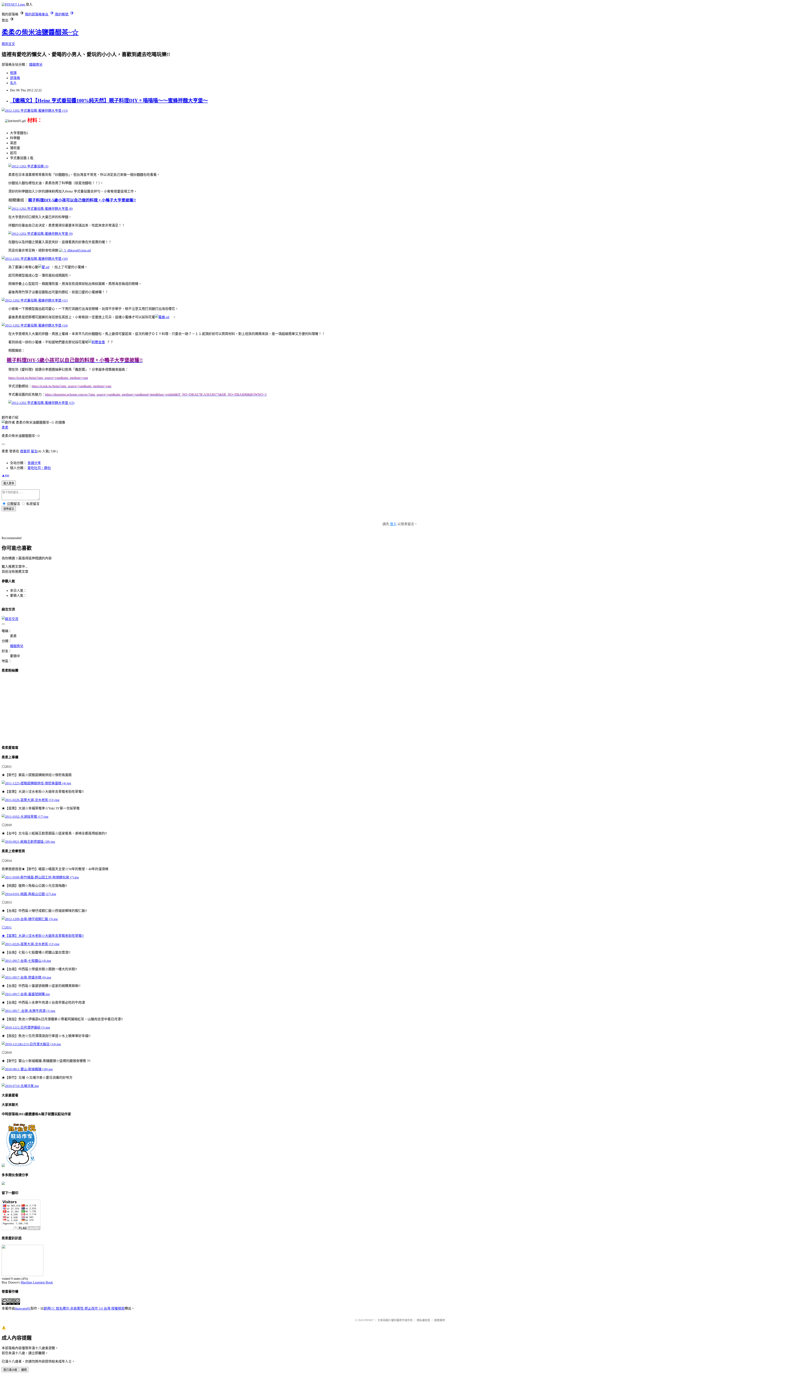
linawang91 (22, 1308)
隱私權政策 (423, 1320)
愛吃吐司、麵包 (39, 468)
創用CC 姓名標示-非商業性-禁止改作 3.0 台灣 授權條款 (84, 1308)
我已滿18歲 (10, 1369)
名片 (13, 83)
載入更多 (8, 483)
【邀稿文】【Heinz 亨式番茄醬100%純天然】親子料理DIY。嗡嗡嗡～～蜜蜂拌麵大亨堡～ (109, 100)
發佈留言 (8, 508)
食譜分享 (34, 463)
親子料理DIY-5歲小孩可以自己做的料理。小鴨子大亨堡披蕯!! (82, 200)
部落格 (15, 78)
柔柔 (5, 427)
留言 (34, 451)
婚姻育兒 (35, 64)
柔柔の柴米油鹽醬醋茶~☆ (40, 32)
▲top (5, 475)
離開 (24, 1369)
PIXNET (369, 1320)
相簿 (13, 73)
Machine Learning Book (37, 1282)
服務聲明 (439, 1320)
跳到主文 (8, 44)
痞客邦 (25, 451)
